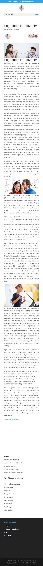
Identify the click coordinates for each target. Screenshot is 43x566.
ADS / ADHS (8, 510)
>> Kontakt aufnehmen (11, 419)
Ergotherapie (8, 487)
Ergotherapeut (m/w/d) (11, 459)
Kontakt (8, 535)
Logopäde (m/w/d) (10, 466)
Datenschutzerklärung (13, 529)
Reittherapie (8, 507)
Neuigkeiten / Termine (11, 29)
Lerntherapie (8, 497)
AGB (7, 532)
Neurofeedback (9, 500)
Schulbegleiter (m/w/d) (11, 469)
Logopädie (7, 490)
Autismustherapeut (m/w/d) (13, 463)
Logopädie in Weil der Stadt (13, 472)
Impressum (9, 526)
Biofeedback (8, 503)
